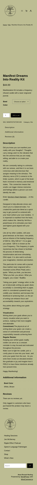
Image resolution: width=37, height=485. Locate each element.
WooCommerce (27, 479)
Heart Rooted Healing (25, 474)
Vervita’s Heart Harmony (17, 197)
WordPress (25, 477)
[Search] (30, 465)
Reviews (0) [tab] (9, 137)
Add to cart (16, 115)
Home (5, 25)
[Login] (31, 11)
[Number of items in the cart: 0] (26, 11)
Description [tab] (9, 127)
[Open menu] (22, 11)
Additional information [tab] (14, 132)
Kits (9, 25)
